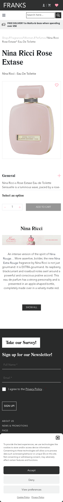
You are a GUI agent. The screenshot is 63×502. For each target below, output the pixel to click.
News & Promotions (15, 426)
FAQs (5, 431)
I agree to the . (27, 389)
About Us (8, 421)
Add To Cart (43, 207)
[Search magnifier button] (58, 15)
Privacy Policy (37, 497)
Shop (5, 38)
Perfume (40, 38)
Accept (31, 470)
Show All (31, 307)
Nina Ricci (8, 73)
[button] (57, 437)
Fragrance (16, 38)
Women (28, 38)
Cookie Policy (23, 497)
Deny (31, 480)
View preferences (31, 489)
